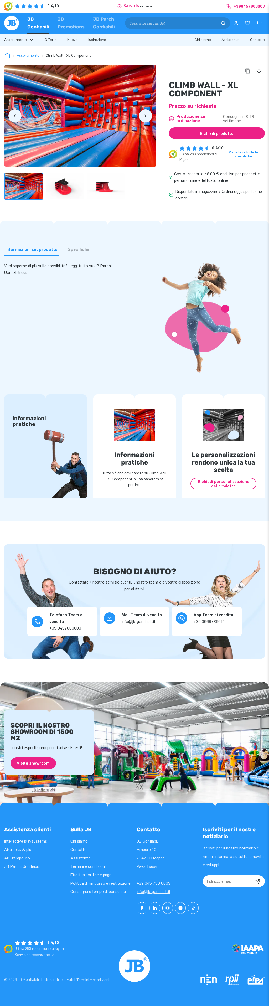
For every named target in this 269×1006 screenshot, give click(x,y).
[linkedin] (154, 908)
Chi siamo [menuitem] (203, 40)
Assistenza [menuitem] (230, 40)
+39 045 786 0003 (153, 883)
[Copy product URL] (247, 71)
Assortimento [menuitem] (15, 40)
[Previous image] (15, 115)
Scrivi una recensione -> (34, 954)
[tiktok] (193, 908)
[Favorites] (247, 23)
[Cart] (259, 23)
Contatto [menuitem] (257, 40)
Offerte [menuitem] (51, 40)
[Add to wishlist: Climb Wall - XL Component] (259, 71)
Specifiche (78, 249)
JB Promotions (71, 23)
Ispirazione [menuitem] (97, 40)
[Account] (236, 23)
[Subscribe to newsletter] (258, 881)
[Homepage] (11, 23)
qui (23, 272)
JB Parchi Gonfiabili (104, 23)
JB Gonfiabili (38, 23)
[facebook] (142, 908)
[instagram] (180, 908)
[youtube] (167, 908)
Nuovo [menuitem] (72, 40)
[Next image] (145, 115)
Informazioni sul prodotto (31, 249)
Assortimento (28, 55)
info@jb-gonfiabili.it (153, 891)
